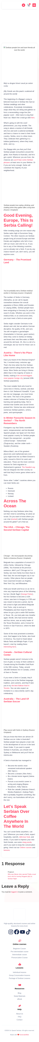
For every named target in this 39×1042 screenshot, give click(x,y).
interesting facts (10, 647)
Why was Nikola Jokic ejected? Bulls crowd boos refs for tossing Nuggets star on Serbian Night (22, 876)
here (32, 118)
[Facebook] (16, 932)
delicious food (24, 837)
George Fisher (26, 594)
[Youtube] (22, 932)
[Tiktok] (28, 932)
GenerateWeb (24, 1034)
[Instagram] (10, 932)
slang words (27, 842)
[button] (34, 5)
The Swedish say (28, 467)
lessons (7, 850)
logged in (14, 892)
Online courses (26, 847)
